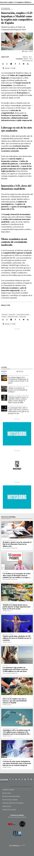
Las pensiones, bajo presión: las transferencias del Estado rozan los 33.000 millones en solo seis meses (15, 669)
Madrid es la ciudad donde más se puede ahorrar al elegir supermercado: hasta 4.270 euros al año (17, 607)
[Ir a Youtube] (25, 779)
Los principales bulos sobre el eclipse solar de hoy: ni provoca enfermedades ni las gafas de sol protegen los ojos (18, 410)
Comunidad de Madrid (23, 314)
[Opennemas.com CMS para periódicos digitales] (17, 845)
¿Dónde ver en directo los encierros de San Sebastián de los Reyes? (17, 390)
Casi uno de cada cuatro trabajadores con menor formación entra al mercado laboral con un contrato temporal (17, 763)
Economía (5, 8)
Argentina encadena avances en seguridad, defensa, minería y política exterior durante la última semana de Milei (18, 399)
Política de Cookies (9, 800)
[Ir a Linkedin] (16, 779)
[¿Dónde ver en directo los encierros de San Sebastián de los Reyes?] (4, 389)
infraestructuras (13, 316)
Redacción (5, 57)
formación (12, 314)
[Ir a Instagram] (19, 779)
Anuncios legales (9, 809)
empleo (4, 316)
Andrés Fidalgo (7, 610)
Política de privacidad (11, 796)
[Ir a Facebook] (10, 779)
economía (4, 314)
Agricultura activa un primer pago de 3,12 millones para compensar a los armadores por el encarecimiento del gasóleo (16, 733)
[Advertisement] (17, 346)
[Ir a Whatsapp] (22, 779)
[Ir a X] (13, 779)
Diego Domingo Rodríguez (10, 548)
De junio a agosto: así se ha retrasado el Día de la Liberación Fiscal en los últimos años (17, 544)
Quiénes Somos (8, 790)
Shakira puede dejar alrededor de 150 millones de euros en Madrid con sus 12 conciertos (17, 638)
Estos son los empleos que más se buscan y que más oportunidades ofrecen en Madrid (15, 700)
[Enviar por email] (3, 64)
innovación (22, 316)
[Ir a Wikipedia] (28, 779)
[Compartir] (7, 64)
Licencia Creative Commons (12, 803)
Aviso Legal (6, 793)
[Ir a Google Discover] (31, 779)
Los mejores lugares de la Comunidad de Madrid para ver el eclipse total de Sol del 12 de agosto (18, 380)
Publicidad (6, 806)
